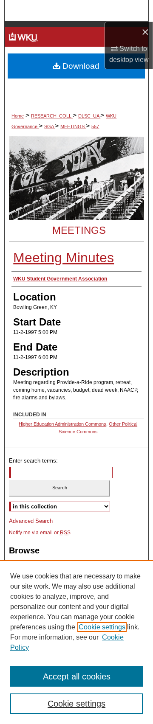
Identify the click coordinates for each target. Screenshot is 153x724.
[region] (76, 642)
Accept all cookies (76, 676)
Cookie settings (102, 627)
